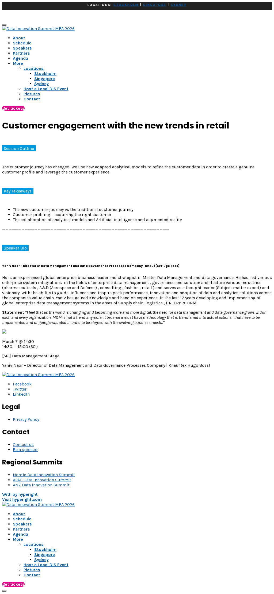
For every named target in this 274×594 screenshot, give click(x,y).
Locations (34, 544)
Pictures (32, 569)
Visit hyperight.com (22, 499)
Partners (21, 53)
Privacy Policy (26, 419)
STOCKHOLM (126, 5)
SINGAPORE (154, 5)
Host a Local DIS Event (46, 564)
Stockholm (45, 549)
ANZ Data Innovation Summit (41, 484)
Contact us (23, 444)
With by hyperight (20, 494)
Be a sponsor (25, 449)
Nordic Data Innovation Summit (44, 474)
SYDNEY (179, 5)
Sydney (41, 559)
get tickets (13, 108)
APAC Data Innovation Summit (42, 479)
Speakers (22, 48)
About (19, 37)
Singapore (44, 554)
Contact (32, 574)
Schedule (22, 43)
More (18, 63)
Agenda (20, 58)
